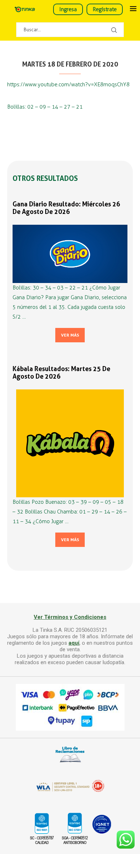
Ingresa (68, 9)
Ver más (70, 335)
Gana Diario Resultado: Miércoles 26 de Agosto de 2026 (66, 207)
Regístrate (105, 9)
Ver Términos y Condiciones (70, 617)
